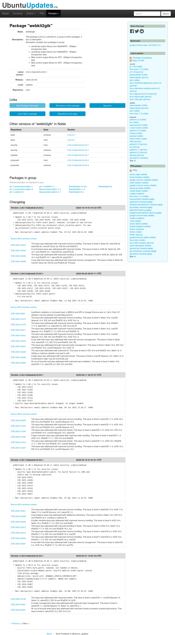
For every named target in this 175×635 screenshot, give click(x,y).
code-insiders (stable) (139, 182)
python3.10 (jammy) (138, 144)
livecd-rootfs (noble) (138, 138)
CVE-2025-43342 (18, 250)
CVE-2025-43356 (18, 255)
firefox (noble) (136, 231)
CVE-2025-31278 (18, 324)
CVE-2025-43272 (18, 245)
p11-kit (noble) (136, 66)
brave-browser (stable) (139, 177)
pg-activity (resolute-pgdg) (141, 207)
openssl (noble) (136, 135)
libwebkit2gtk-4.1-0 (77, 189)
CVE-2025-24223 (18, 420)
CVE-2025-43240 (18, 357)
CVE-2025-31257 (18, 447)
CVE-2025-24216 (18, 532)
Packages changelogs (142, 57)
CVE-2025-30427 (18, 543)
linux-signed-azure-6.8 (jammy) (143, 93)
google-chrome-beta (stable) (142, 215)
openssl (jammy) (137, 155)
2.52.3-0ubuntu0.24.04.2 (78, 160)
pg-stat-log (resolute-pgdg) (141, 248)
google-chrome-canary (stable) (143, 185)
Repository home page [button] (67, 113)
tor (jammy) (135, 146)
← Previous (15, 623)
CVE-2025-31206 (18, 436)
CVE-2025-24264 (18, 538)
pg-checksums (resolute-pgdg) (143, 251)
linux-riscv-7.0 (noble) (139, 69)
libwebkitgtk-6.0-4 (76, 191)
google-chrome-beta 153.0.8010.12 (145, 45)
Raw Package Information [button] (27, 105)
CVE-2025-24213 (18, 527)
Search (166, 13)
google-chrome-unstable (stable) (144, 179)
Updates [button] (30, 13)
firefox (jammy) (136, 234)
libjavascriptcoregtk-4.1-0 (50, 189)
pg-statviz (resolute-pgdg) (141, 253)
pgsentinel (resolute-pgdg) (141, 201)
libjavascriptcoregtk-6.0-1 (50, 191)
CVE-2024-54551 (18, 510)
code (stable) (135, 220)
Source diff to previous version (24, 238)
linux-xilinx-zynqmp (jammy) (142, 242)
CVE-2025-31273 (18, 319)
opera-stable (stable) (139, 223)
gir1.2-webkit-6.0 (17, 191)
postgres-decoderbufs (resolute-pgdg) (146, 204)
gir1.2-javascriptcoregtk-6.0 (21, 189)
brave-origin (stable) (138, 174)
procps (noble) (136, 133)
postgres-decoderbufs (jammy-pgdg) (145, 212)
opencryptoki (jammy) (139, 77)
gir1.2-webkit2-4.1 (47, 186)
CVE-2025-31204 (18, 425)
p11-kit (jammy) (136, 71)
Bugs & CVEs (138, 60)
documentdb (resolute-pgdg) (142, 199)
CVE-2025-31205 (18, 431)
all (135, 160)
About (49, 633)
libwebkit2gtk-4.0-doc (78, 186)
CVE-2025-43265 (18, 362)
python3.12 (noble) (138, 119)
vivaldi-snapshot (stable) (140, 226)
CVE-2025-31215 (18, 442)
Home (5, 13)
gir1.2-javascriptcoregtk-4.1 (21, 186)
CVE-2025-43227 (18, 346)
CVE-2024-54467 (18, 604)
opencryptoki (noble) (139, 74)
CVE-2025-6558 (18, 313)
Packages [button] (52, 13)
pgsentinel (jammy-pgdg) (140, 210)
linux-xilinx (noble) (137, 240)
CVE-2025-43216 (18, 340)
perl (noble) (135, 80)
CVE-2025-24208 (18, 516)
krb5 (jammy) (135, 141)
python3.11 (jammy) (138, 149)
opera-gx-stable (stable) (140, 188)
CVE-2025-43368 (18, 261)
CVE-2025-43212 (18, 335)
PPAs (42, 13)
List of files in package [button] (27, 113)
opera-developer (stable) (140, 245)
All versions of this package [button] (67, 105)
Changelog (17, 13)
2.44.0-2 (71, 134)
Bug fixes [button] (107, 105)
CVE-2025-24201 (18, 609)
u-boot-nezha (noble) (139, 127)
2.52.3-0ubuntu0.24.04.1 (78, 145)
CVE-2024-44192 (18, 599)
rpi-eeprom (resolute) (139, 157)
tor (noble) (134, 122)
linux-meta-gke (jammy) (140, 99)
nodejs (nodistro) (137, 193)
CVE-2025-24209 (18, 521)
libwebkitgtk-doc (105, 186)
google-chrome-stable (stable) (143, 237)
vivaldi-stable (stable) (139, 190)
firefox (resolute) (137, 229)
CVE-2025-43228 (18, 351)
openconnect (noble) (139, 125)
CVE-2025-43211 (18, 330)
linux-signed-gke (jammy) (141, 96)
